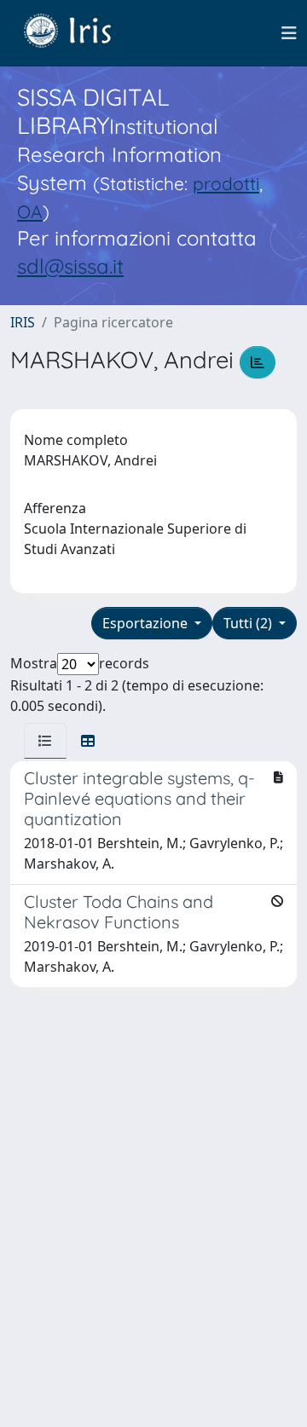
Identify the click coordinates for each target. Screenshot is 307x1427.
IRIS (22, 322)
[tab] (45, 741)
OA (30, 211)
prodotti (226, 183)
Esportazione (146, 623)
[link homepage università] (80, 33)
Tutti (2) (249, 623)
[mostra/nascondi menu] (289, 33)
